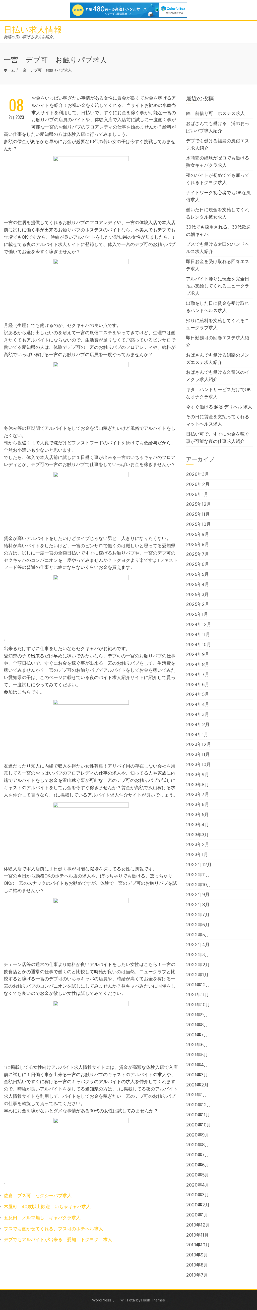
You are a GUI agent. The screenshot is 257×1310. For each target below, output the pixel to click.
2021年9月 (197, 1015)
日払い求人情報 (33, 29)
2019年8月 (197, 1265)
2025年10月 (198, 524)
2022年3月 (197, 954)
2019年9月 (197, 1255)
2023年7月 (197, 794)
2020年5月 (197, 1175)
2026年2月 (198, 484)
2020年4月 (197, 1185)
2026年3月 (197, 474)
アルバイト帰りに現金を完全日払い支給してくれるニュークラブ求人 (217, 286)
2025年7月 (197, 554)
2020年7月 (197, 1155)
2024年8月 (197, 664)
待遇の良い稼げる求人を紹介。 (30, 36)
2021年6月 (197, 1044)
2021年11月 (197, 994)
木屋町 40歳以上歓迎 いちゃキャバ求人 (47, 1206)
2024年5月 (197, 694)
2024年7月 (197, 674)
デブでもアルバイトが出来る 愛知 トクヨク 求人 (58, 1239)
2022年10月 (198, 885)
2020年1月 (197, 1215)
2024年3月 (197, 714)
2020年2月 (198, 1205)
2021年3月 (197, 1075)
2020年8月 (197, 1145)
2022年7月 (198, 914)
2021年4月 (197, 1065)
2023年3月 (197, 834)
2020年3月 (197, 1195)
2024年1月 (197, 734)
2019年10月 (198, 1245)
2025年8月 (197, 544)
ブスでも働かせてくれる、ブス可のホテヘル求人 (53, 1229)
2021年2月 (197, 1085)
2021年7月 (197, 1035)
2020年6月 (197, 1165)
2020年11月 (198, 1115)
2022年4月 (198, 944)
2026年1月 (197, 494)
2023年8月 (197, 784)
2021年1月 (196, 1094)
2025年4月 (197, 584)
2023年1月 (197, 854)
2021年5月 (197, 1055)
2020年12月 (198, 1105)
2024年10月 (198, 644)
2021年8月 (197, 1025)
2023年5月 (197, 814)
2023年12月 (198, 744)
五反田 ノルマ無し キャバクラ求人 (42, 1217)
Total (131, 1300)
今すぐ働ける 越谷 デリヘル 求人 (219, 407)
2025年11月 (198, 514)
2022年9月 (198, 894)
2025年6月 (197, 564)
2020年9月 (197, 1135)
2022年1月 (197, 975)
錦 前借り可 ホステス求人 (215, 113)
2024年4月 (197, 704)
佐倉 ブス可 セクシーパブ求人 (38, 1195)
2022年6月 (198, 924)
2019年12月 (198, 1225)
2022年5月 (197, 935)
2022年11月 (198, 874)
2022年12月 (199, 864)
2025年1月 (197, 614)
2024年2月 (198, 724)
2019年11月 (197, 1235)
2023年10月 (198, 764)
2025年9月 (197, 534)
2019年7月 (197, 1275)
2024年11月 (198, 634)
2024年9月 (197, 654)
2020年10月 (198, 1125)
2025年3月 (197, 594)
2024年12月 (198, 624)
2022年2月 (198, 964)
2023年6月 (197, 804)
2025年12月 (198, 504)
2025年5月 (197, 574)
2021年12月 (198, 985)
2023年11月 (198, 754)
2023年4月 (197, 824)
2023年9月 (197, 774)
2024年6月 (197, 684)
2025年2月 (197, 604)
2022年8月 (198, 904)
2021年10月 (198, 1004)
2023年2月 (197, 844)
